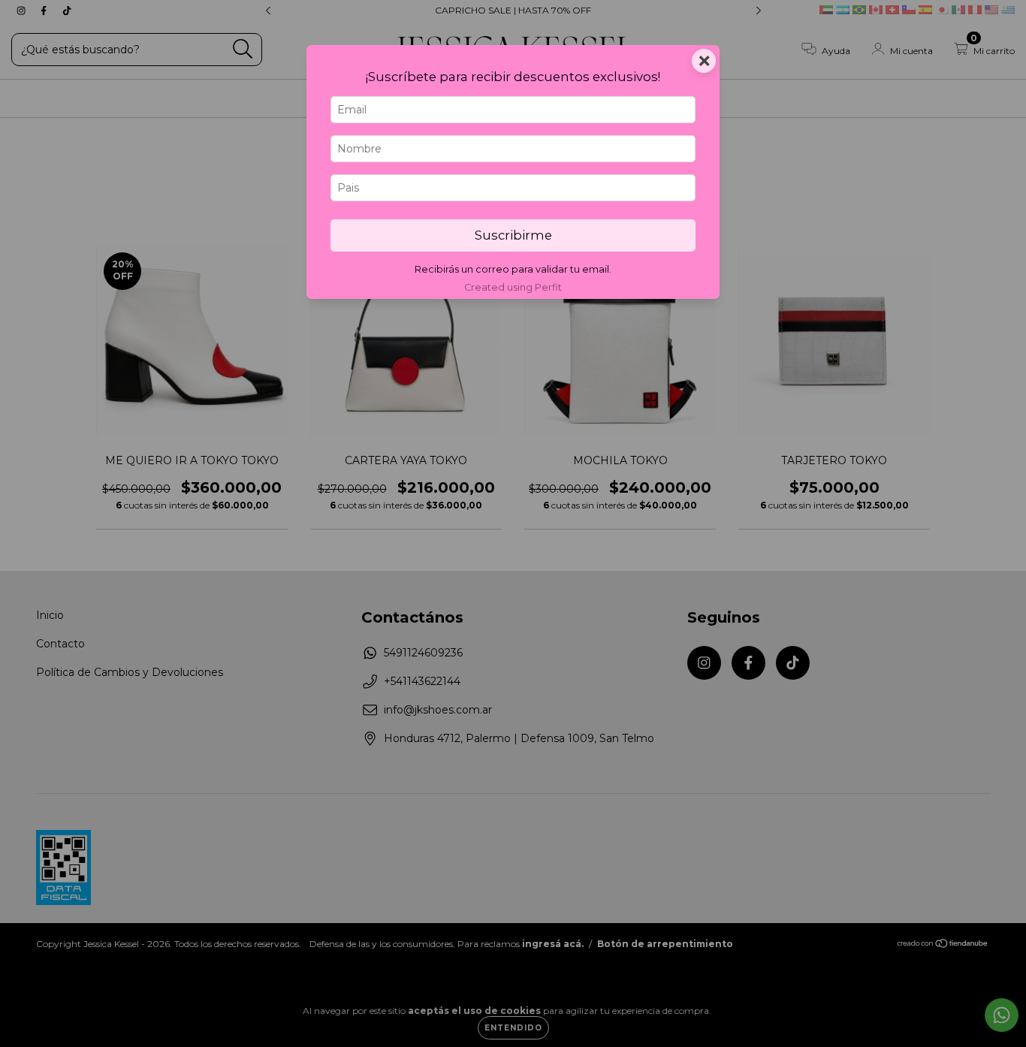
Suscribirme (513, 235)
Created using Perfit (513, 287)
